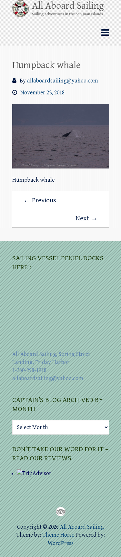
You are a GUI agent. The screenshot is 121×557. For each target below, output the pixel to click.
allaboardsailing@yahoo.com (62, 80)
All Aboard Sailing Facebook (49, 511)
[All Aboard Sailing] (60, 10)
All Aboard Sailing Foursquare (61, 511)
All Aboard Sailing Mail (72, 511)
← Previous (40, 200)
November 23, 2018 (42, 92)
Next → (87, 218)
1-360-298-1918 (29, 370)
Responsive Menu (105, 32)
